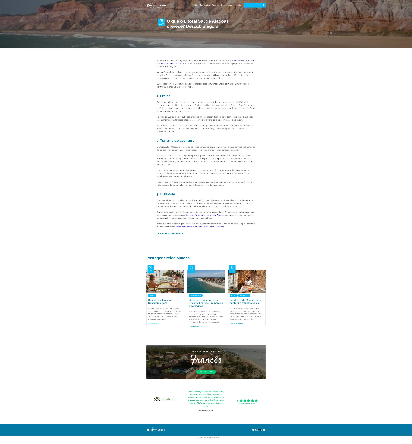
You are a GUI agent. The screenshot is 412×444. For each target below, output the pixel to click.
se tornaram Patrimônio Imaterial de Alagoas (203, 215)
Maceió (152, 295)
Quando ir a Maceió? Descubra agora (160, 301)
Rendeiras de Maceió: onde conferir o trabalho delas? (246, 301)
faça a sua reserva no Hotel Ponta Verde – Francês (200, 227)
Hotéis (195, 5)
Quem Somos (226, 5)
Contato (237, 5)
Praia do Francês (196, 295)
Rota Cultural (244, 295)
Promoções (205, 5)
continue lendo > (154, 323)
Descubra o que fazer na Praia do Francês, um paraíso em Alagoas (206, 303)
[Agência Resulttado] (259, 430)
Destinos (215, 5)
